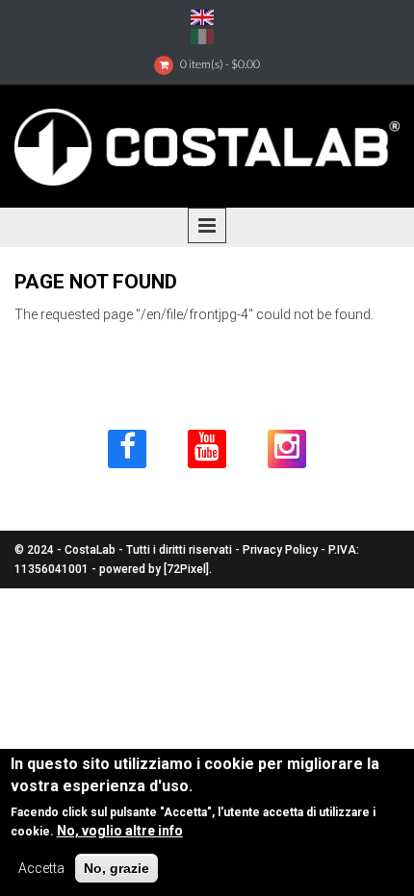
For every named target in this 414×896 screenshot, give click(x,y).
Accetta (41, 868)
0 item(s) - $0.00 (220, 64)
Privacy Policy (280, 550)
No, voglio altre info (120, 830)
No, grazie (116, 868)
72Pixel (186, 569)
